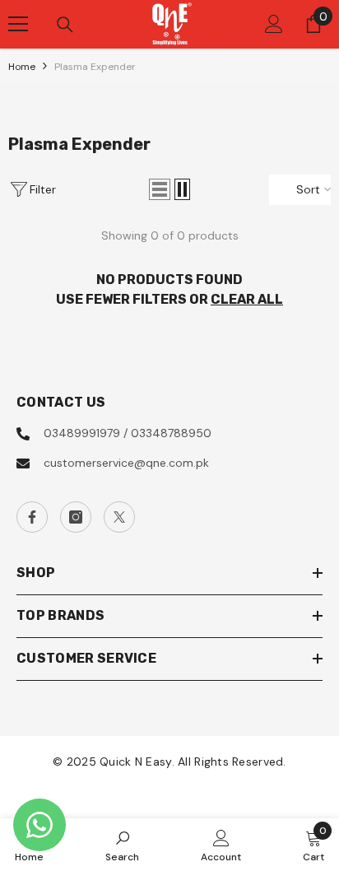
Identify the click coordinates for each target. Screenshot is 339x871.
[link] (122, 845)
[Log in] (274, 24)
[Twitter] (119, 517)
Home (21, 66)
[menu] (18, 24)
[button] (159, 189)
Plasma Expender (95, 66)
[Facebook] (32, 517)
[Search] (65, 25)
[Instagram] (75, 517)
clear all (247, 299)
